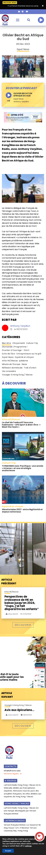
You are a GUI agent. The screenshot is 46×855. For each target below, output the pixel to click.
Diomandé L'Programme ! (14, 346)
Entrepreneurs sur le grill (28, 353)
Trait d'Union (30, 367)
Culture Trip (32, 343)
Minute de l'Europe (11, 364)
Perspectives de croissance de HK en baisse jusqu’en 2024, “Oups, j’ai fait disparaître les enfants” (21, 603)
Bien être (6, 343)
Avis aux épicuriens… (19, 710)
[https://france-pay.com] (23, 117)
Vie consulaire (9, 371)
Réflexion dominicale (12, 367)
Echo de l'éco (8, 353)
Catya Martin (12, 715)
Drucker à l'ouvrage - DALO (15, 350)
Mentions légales (11, 773)
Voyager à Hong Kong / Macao (17, 374)
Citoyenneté (18, 343)
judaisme (23, 360)
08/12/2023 (27, 715)
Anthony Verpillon (20, 325)
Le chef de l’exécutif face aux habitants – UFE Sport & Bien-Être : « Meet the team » (21, 424)
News (24, 364)
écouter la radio (41, 20)
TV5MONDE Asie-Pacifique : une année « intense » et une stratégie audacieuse (22, 468)
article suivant (7, 695)
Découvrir (23, 625)
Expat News (18, 99)
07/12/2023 (26, 614)
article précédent (8, 581)
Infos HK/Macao (10, 360)
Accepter (8, 851)
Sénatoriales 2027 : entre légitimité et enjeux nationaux (22, 510)
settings (28, 846)
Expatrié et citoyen (24, 357)
